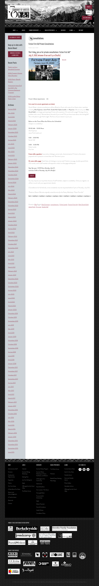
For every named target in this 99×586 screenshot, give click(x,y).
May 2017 (11, 390)
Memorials (10, 500)
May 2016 (11, 421)
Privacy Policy (49, 582)
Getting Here (25, 477)
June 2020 (11, 298)
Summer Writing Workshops (26, 473)
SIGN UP (32, 176)
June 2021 (11, 256)
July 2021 (11, 252)
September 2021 (13, 248)
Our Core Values (12, 486)
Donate (89, 7)
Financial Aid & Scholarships (39, 497)
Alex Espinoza (45, 204)
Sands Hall (45, 207)
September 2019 (13, 321)
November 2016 (13, 410)
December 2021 (13, 240)
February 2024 (12, 198)
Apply (88, 12)
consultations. (54, 204)
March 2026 (12, 121)
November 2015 (13, 444)
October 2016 (12, 414)
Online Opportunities (50, 30)
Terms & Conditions (41, 507)
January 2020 (12, 309)
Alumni (71, 30)
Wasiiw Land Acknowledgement (12, 493)
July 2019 (11, 325)
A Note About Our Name (14, 489)
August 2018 (12, 352)
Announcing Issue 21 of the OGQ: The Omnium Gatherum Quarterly (15, 89)
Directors (10, 472)
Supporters (10, 480)
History (10, 483)
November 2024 (13, 171)
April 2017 (11, 394)
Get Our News (87, 18)
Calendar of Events (15, 37)
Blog (35, 204)
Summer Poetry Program (42, 469)
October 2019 (12, 317)
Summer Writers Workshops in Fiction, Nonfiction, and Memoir (42, 474)
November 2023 (13, 205)
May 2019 (11, 329)
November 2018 (13, 340)
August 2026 (12, 109)
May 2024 (11, 190)
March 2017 (11, 398)
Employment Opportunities (11, 476)
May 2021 (11, 259)
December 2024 (13, 167)
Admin (85, 582)
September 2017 (13, 379)
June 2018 (11, 356)
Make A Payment (40, 504)
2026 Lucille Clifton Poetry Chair (14, 97)
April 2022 (11, 232)
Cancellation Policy (40, 513)
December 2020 (13, 279)
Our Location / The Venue (42, 490)
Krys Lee (38, 207)
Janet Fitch (32, 207)
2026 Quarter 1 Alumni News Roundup (15, 74)
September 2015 (13, 448)
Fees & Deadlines (40, 487)
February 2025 (12, 159)
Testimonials (39, 484)
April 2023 (11, 213)
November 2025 (13, 132)
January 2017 (12, 406)
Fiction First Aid (73, 204)
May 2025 (11, 151)
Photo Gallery (67, 483)
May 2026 (11, 113)
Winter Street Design (78, 582)
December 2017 (13, 367)
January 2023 (12, 221)
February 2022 (12, 236)
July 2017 (11, 387)
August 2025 (12, 140)
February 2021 (12, 271)
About (14, 30)
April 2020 (11, 302)
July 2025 (11, 144)
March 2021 (11, 267)
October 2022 (12, 225)
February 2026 (12, 124)
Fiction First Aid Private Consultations (41, 44)
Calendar (24, 469)
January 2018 (12, 363)
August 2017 (12, 383)
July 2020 (11, 294)
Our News (63, 30)
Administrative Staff (12, 469)
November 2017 (13, 371)
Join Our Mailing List (27, 480)
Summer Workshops (34, 30)
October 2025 (12, 136)
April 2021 (11, 263)
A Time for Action (12, 497)
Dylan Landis (63, 204)
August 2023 (12, 209)
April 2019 (11, 333)
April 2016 (11, 425)
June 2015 (11, 452)
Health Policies (39, 510)
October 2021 (12, 244)
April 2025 (11, 155)
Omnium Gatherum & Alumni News (15, 54)
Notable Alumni (68, 475)
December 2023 (13, 202)
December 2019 (13, 313)
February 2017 (12, 402)
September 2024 (13, 178)
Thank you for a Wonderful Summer (14, 68)
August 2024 (12, 182)
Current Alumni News (69, 469)
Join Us (23, 30)
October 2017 (12, 375)
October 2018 (12, 344)
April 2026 (11, 117)
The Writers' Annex (54, 469)
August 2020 (12, 290)
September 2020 (13, 286)
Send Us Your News (69, 472)
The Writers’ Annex (26, 491)
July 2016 (11, 417)
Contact (10, 503)
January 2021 (12, 275)
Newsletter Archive (68, 486)
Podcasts (52, 474)
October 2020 (12, 282)
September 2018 (13, 348)
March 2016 (11, 429)
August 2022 (12, 229)
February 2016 (12, 433)
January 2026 (12, 128)
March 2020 (12, 306)
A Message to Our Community (40, 479)
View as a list (64, 59)
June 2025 (11, 148)
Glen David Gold (83, 204)
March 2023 (12, 217)
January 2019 (12, 336)
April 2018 (11, 360)
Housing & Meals (40, 493)
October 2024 (12, 175)
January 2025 (12, 163)
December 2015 (13, 440)
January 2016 (12, 437)
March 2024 (12, 194)
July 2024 (11, 186)
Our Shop (81, 30)
